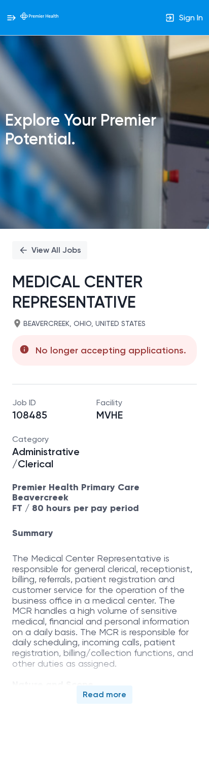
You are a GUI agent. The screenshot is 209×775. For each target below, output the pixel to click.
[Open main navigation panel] (11, 17)
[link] (39, 17)
